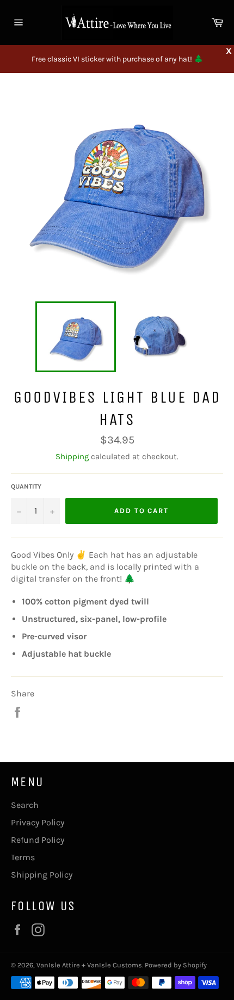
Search (25, 805)
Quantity (26, 486)
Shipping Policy (41, 874)
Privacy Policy (37, 822)
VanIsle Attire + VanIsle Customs (89, 965)
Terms (23, 857)
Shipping (72, 456)
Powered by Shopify (176, 965)
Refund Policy (37, 840)
